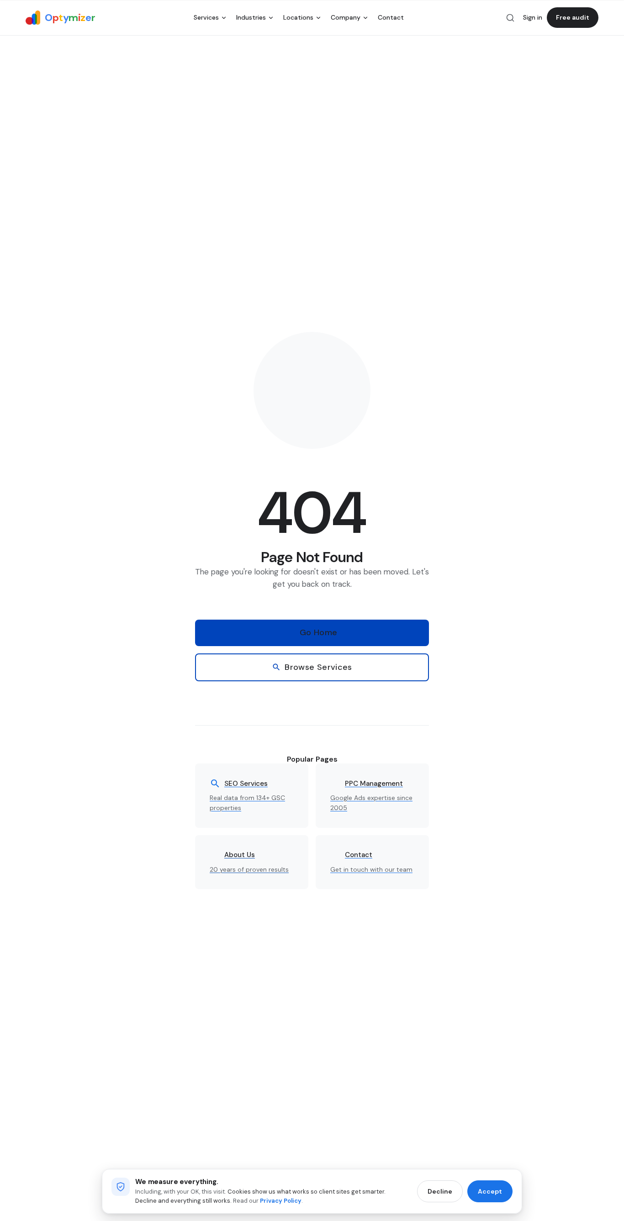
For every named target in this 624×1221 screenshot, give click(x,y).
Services (206, 17)
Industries (251, 17)
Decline (440, 1191)
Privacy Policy (280, 1201)
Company (345, 17)
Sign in (532, 17)
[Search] (510, 18)
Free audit (572, 17)
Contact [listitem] (391, 17)
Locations (298, 17)
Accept (490, 1191)
